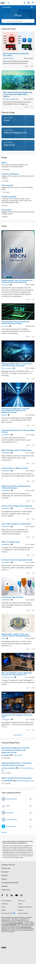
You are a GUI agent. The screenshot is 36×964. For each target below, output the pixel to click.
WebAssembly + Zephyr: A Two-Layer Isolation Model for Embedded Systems (16, 635)
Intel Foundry (6, 210)
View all (4, 832)
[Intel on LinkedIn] (11, 895)
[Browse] (7, 8)
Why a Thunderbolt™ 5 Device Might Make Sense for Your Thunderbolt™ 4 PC (17, 674)
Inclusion (4, 886)
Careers (4, 879)
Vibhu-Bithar (9, 58)
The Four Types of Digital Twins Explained (17, 506)
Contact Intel (5, 868)
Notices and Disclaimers (10, 924)
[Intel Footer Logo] (3, 947)
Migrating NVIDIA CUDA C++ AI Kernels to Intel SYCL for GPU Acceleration (17, 365)
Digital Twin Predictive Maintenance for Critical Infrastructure (16, 487)
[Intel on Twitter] (7, 895)
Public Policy (5, 890)
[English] (28, 2)
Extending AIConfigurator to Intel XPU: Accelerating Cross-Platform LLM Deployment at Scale (16, 410)
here (26, 843)
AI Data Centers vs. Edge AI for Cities (15, 468)
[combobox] (18, 21)
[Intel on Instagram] (21, 895)
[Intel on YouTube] (16, 895)
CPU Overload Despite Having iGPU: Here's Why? (16, 54)
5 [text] (27, 107)
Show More (17, 735)
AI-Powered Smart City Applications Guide (17, 560)
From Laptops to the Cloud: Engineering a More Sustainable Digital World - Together (17, 94)
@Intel (4, 162)
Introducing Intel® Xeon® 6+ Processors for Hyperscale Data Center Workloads (17, 281)
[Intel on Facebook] (2, 895)
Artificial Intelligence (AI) (25, 781)
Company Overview (8, 865)
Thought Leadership (9, 196)
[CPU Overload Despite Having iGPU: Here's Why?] (18, 41)
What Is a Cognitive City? (11, 542)
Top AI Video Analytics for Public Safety (16, 524)
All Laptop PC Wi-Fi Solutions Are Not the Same (17, 716)
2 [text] (27, 66)
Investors (4, 875)
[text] (26, 66)
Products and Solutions (10, 174)
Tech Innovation (7, 185)
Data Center (18, 755)
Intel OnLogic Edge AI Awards (12, 597)
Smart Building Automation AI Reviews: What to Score (18, 431)
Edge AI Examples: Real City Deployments (17, 450)
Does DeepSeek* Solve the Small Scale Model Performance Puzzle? (16, 322)
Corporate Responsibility (10, 882)
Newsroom (5, 872)
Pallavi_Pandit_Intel (12, 99)
